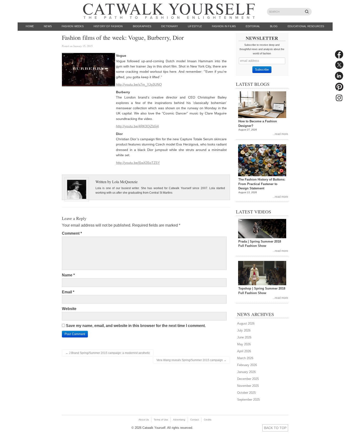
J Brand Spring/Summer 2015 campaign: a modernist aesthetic (107, 353)
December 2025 (248, 379)
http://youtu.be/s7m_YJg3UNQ (139, 84)
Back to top (275, 428)
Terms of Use (161, 419)
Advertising (179, 419)
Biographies (142, 26)
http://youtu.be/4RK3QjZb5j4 (137, 126)
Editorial (253, 26)
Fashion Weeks (73, 26)
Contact (194, 419)
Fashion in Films (224, 26)
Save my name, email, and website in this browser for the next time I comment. (136, 326)
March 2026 (245, 358)
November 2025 (248, 386)
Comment (72, 233)
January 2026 (246, 372)
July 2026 (243, 330)
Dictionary (169, 26)
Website (69, 309)
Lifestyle (195, 26)
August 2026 (246, 323)
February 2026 (247, 365)
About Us (144, 419)
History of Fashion (108, 26)
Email (68, 292)
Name (68, 275)
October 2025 (246, 392)
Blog (274, 26)
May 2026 (244, 344)
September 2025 (248, 399)
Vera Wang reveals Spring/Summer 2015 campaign (191, 360)
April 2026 (244, 351)
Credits (207, 419)
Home (30, 26)
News (48, 26)
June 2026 (244, 337)
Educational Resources (306, 26)
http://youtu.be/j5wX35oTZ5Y (138, 163)
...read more (280, 133)
